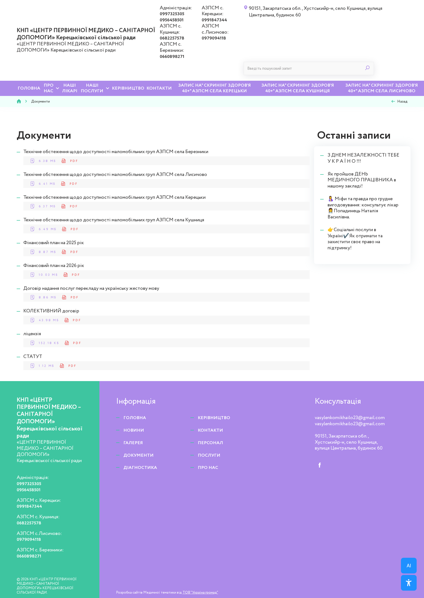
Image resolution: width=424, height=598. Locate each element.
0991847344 (214, 20)
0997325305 (172, 14)
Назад (402, 101)
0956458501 (172, 20)
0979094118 (214, 38)
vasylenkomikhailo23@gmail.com (350, 417)
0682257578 (172, 38)
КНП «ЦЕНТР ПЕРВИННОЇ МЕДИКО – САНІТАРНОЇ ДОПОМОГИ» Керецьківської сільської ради (86, 34)
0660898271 (172, 56)
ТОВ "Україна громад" (200, 592)
